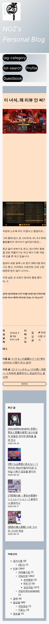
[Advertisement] (24, 163)
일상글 (32, 336)
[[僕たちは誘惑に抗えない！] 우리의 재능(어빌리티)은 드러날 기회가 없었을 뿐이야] (14, 455)
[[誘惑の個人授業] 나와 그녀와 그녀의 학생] (14, 518)
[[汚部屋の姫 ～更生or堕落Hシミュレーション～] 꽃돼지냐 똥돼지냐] (14, 486)
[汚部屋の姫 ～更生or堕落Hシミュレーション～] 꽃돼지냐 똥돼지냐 (23, 499)
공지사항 (17, 561)
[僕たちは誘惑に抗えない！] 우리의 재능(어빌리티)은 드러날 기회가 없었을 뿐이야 (23, 468)
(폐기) (21, 564)
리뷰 (15, 568)
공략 (15, 598)
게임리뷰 (23, 576)
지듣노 (21, 609)
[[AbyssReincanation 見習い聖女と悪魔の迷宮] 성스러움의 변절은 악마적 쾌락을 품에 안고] (14, 420)
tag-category (14, 58)
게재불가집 (24, 572)
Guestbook (12, 78)
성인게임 (28, 587)
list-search (12, 68)
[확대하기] (43, 205)
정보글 (16, 613)
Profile (31, 68)
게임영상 (23, 606)
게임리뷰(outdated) (29, 591)
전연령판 (28, 579)
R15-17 (27, 583)
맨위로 (24, 384)
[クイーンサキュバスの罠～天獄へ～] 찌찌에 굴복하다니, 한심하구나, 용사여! (24, 373)
